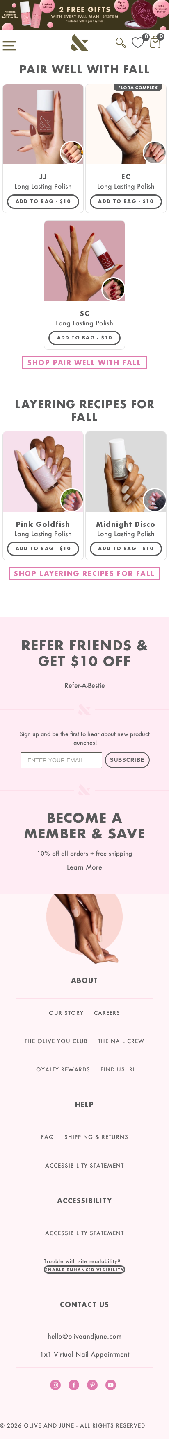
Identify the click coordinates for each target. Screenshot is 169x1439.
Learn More (84, 867)
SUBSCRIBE (127, 760)
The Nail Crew (121, 1041)
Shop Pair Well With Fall (84, 362)
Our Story (66, 1013)
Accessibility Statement (84, 1165)
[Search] (121, 41)
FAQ (47, 1137)
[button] (84, 1269)
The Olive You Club (56, 1041)
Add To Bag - (47, 201)
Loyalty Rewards (61, 1069)
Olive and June (49, 1425)
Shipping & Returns (96, 1137)
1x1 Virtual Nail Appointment (84, 1354)
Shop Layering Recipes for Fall (84, 573)
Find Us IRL (118, 1069)
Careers (107, 1013)
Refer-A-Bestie (84, 685)
